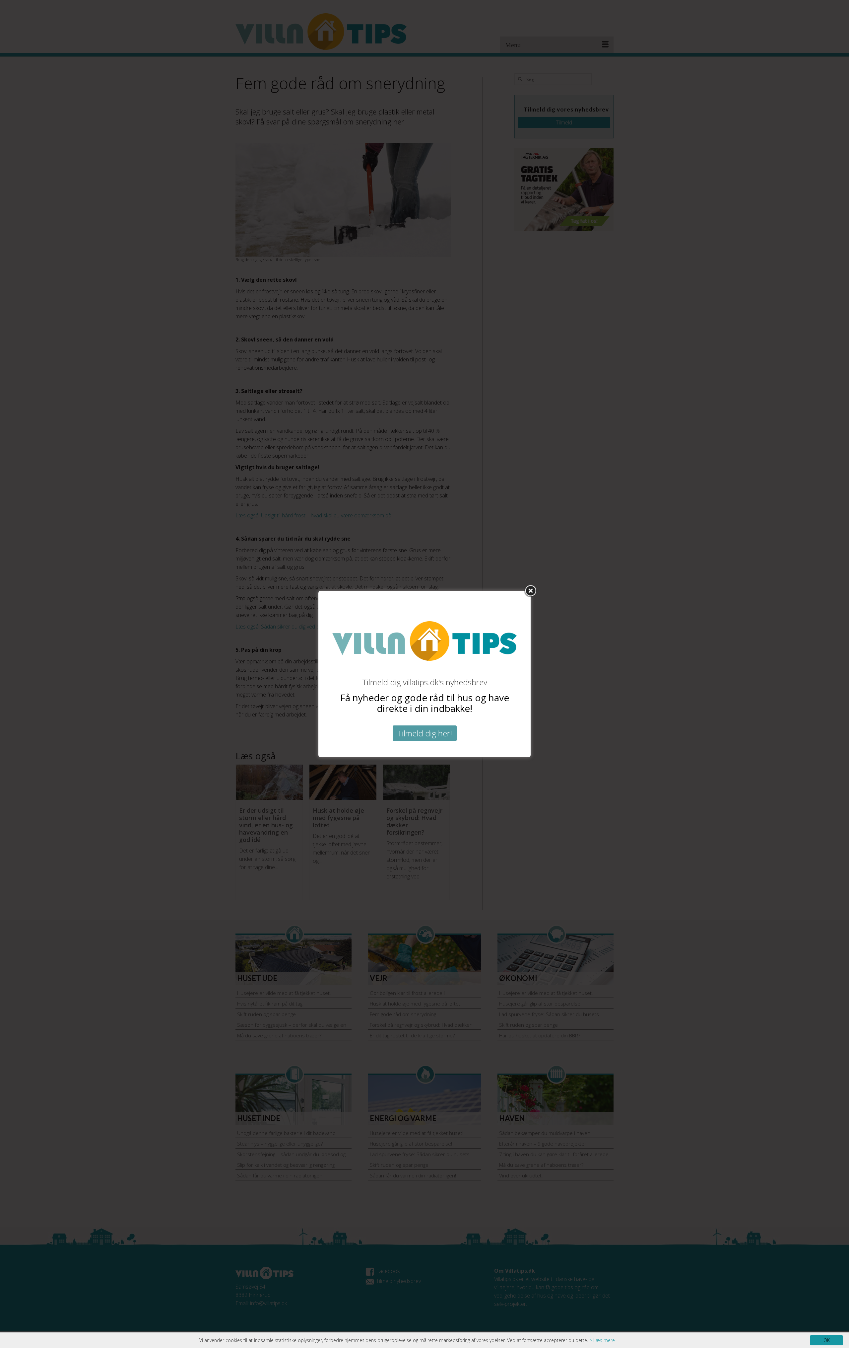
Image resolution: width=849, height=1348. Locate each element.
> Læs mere (602, 1340)
